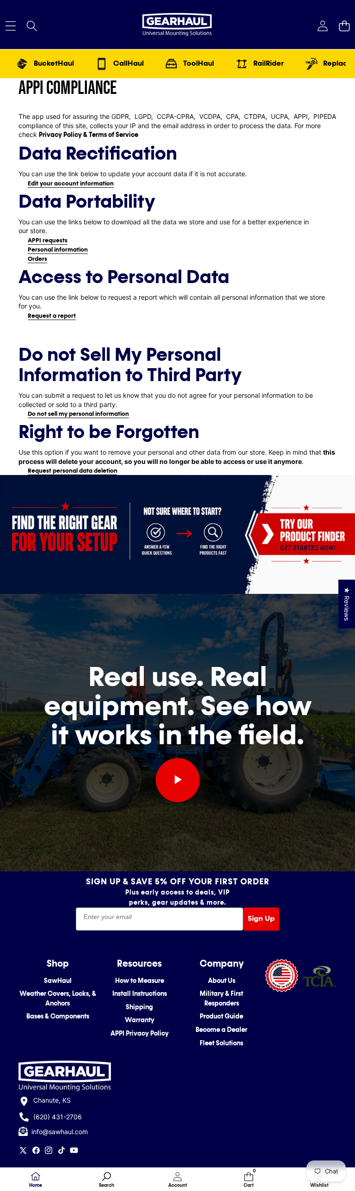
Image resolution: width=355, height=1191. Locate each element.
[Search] (32, 25)
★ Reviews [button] (347, 604)
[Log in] (322, 25)
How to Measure (139, 981)
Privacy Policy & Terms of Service (88, 135)
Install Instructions (139, 994)
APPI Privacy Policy (139, 1033)
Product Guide (221, 1016)
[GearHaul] (177, 25)
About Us (221, 981)
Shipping (139, 1007)
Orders (37, 259)
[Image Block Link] (319, 976)
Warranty (139, 1020)
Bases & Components (57, 1016)
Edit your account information (71, 183)
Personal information (58, 249)
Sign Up (261, 918)
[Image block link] (177, 534)
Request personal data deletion (72, 471)
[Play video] (178, 780)
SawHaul (58, 981)
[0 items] (344, 25)
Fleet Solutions (221, 1043)
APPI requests (47, 240)
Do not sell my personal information (78, 414)
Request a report (52, 316)
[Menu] (10, 25)
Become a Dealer (221, 1030)
